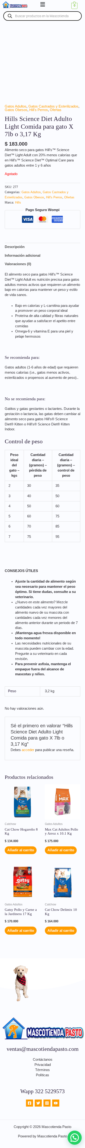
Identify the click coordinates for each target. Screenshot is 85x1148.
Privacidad (42, 1065)
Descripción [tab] (15, 247)
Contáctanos (42, 1059)
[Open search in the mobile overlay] (42, 16)
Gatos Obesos (16, 110)
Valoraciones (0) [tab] (18, 264)
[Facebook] (29, 1103)
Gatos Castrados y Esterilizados (53, 106)
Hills (18, 202)
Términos (42, 1070)
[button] (42, 4)
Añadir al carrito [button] (20, 850)
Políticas (42, 1075)
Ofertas (55, 110)
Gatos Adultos (15, 106)
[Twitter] (38, 1103)
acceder (28, 750)
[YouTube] (55, 1103)
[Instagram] (47, 1103)
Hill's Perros (38, 110)
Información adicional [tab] (22, 255)
